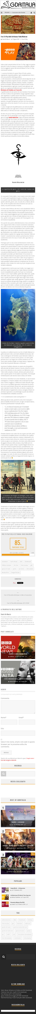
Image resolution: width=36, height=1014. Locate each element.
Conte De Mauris (6, 39)
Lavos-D (13, 904)
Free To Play (25, 39)
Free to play (24, 565)
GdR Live (27, 923)
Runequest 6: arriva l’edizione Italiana (18, 654)
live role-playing (6, 938)
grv (3, 934)
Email (21, 717)
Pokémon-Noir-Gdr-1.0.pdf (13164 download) (14, 992)
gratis (14, 569)
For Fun (16, 565)
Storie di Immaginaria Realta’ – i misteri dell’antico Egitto (18, 679)
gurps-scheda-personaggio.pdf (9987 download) (14, 996)
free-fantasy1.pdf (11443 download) (11, 994)
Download (28, 561)
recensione (17, 938)
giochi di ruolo (6, 927)
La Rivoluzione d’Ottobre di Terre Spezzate (20, 895)
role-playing (27, 938)
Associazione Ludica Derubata (18, 12)
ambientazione (6, 920)
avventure (5, 561)
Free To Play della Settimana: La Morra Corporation (18, 595)
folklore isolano (6, 565)
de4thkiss (12, 656)
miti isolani (30, 569)
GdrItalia (19, 923)
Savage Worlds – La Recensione (17, 888)
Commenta (5, 698)
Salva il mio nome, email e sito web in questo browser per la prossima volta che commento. (18, 744)
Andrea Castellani (16, 897)
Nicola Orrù (5, 572)
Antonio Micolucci (14, 681)
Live (14, 934)
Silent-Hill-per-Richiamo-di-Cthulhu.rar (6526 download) (16, 990)
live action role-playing (24, 934)
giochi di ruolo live (7, 931)
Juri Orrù (21, 569)
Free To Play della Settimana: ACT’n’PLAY (18, 603)
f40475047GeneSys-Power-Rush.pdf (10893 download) (16, 997)
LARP (8, 934)
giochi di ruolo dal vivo (20, 927)
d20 (21, 561)
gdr (31, 565)
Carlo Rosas (13, 561)
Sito (2, 728)
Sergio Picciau (15, 572)
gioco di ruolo (6, 569)
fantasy (30, 920)
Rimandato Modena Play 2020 (17, 902)
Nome (3, 717)
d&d (15, 920)
